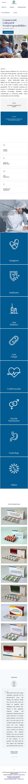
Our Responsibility (8, 32)
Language (4, 2)
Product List (21, 779)
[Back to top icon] (14, 769)
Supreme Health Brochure (10, 779)
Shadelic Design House (19, 774)
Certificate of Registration (13, 777)
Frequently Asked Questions (13, 776)
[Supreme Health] (14, 2)
